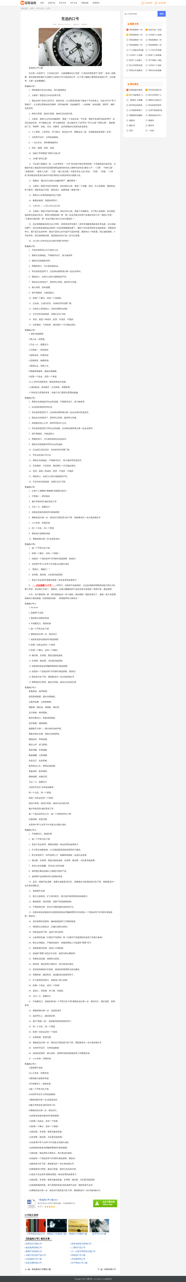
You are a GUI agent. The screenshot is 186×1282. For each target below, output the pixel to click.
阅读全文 (76, 24)
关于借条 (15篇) (155, 60)
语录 (131, 131)
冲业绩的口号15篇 (34, 1259)
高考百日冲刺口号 (34, 1244)
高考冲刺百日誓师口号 (81, 1244)
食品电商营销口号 (34, 1247)
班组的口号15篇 (78, 1255)
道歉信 (132, 120)
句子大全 (73, 3)
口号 (48, 8)
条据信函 (84, 3)
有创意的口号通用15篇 (41, 1269)
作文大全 (62, 3)
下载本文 (84, 24)
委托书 (151, 125)
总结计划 (51, 3)
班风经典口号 (110, 1269)
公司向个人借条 (135, 55)
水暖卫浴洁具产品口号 (36, 1255)
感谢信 (151, 120)
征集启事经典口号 (34, 1263)
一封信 (151, 131)
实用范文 (96, 3)
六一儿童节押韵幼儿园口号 (83, 1251)
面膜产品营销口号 (34, 1251)
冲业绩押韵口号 (78, 1259)
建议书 (132, 125)
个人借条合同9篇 (136, 50)
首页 (42, 3)
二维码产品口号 (78, 1247)
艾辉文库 (89, 1279)
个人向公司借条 (155, 50)
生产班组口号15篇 (79, 1263)
